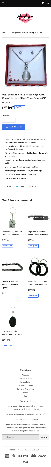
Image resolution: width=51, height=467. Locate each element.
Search (25, 393)
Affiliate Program (25, 379)
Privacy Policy (25, 382)
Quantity (5, 116)
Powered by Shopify (32, 450)
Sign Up (44, 437)
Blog (25, 396)
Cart (47, 3)
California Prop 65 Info (25, 389)
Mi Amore (19, 450)
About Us (25, 375)
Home (4, 33)
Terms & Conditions (25, 386)
